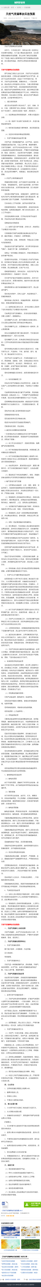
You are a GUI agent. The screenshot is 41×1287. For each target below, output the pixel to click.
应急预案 (27, 7)
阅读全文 (27, 18)
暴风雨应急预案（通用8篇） (30, 1270)
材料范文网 (18, 1284)
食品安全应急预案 (7, 1275)
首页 (12, 7)
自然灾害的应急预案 (8, 1261)
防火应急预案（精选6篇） (10, 1270)
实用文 (19, 7)
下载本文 (34, 18)
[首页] (19, 2)
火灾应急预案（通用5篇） (29, 1267)
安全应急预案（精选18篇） (30, 1264)
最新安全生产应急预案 (9, 1272)
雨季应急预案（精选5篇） (10, 1264)
